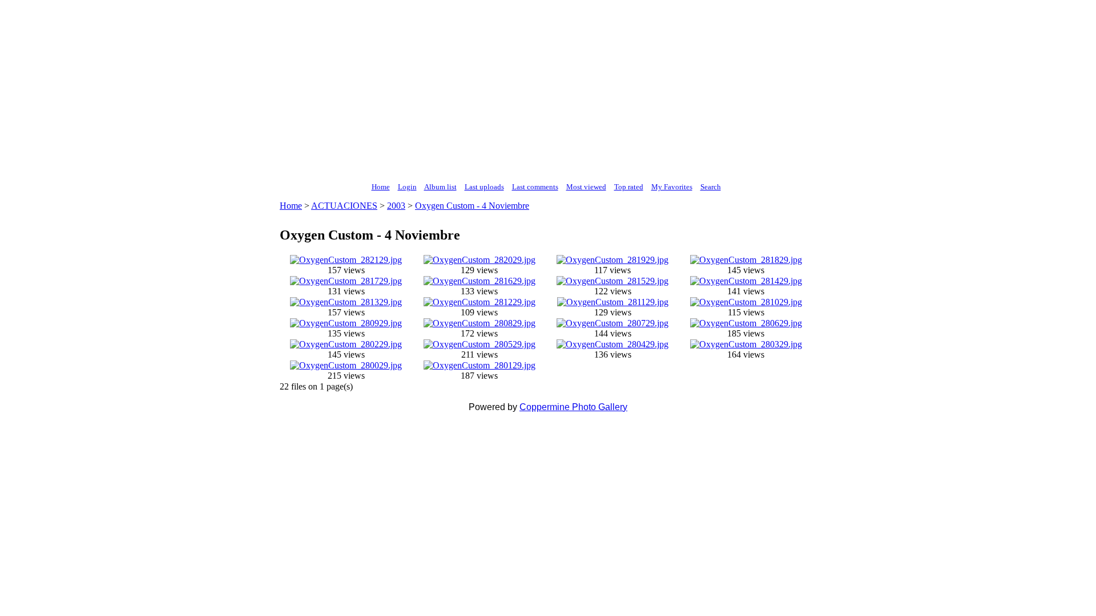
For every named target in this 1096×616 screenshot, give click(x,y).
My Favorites (671, 187)
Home (381, 187)
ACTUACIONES (344, 205)
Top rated (628, 187)
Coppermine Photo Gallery (573, 407)
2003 (396, 205)
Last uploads (484, 187)
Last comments (535, 187)
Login (407, 187)
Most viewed (586, 187)
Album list (440, 187)
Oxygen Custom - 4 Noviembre (472, 205)
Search (710, 187)
